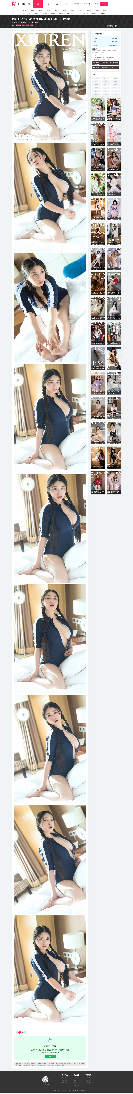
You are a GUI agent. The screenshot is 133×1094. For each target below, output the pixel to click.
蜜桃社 (65, 10)
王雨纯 (115, 84)
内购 (104, 10)
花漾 (29, 13)
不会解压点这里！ (106, 59)
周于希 (115, 81)
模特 (47, 4)
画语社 (96, 81)
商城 (57, 4)
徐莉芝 (96, 91)
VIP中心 (76, 1078)
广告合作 (88, 1078)
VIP (66, 4)
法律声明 (64, 1080)
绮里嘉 (96, 88)
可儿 (106, 88)
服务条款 (64, 1083)
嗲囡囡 (37, 13)
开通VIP (104, 4)
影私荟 (69, 13)
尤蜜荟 (41, 10)
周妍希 (106, 84)
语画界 (97, 10)
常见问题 (76, 1085)
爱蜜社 (32, 10)
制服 (115, 94)
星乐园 (53, 13)
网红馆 (94, 13)
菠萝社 (73, 10)
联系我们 (88, 1083)
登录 (96, 4)
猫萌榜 (77, 13)
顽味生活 (102, 13)
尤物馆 (89, 10)
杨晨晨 (96, 84)
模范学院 (85, 13)
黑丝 (106, 91)
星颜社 (81, 10)
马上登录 (50, 1057)
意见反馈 (88, 1080)
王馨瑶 (115, 88)
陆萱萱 (115, 91)
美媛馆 (57, 10)
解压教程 (76, 1083)
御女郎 (61, 13)
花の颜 (45, 13)
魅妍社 (49, 10)
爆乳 (106, 81)
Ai (23, 13)
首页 (37, 4)
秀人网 (24, 10)
